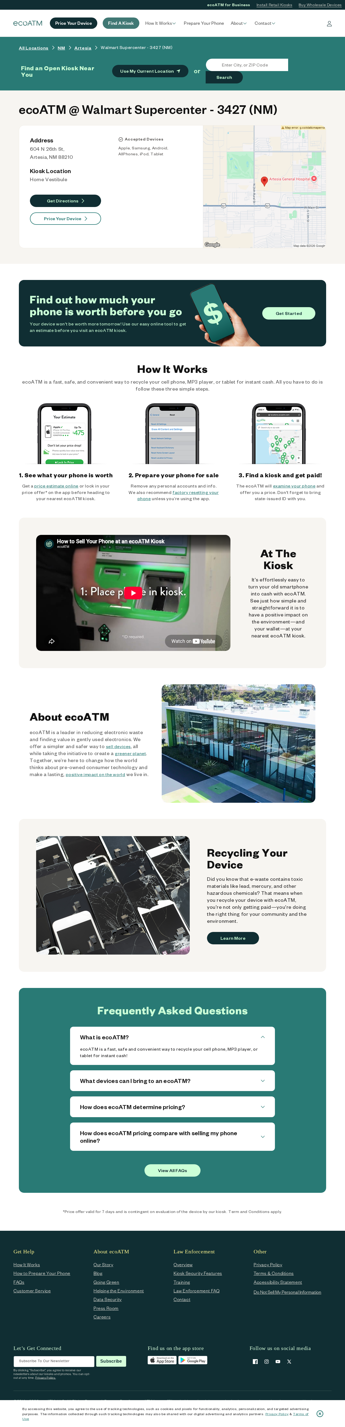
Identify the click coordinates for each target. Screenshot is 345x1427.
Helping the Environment (119, 1290)
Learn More (233, 938)
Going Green (106, 1282)
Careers (102, 1317)
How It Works (26, 1264)
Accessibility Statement (278, 1282)
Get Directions (63, 201)
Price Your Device (62, 218)
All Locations (34, 48)
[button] (161, 23)
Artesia (82, 48)
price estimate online (56, 486)
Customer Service (32, 1290)
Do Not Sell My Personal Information (287, 1292)
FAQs (18, 1282)
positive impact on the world (95, 774)
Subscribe (111, 1361)
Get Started (289, 313)
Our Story (103, 1264)
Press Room (106, 1308)
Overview (183, 1264)
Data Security (108, 1299)
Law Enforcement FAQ (196, 1290)
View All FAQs (172, 1170)
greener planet (130, 753)
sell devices (118, 746)
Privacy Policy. (45, 1378)
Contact (182, 1299)
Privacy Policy (276, 1414)
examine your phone (294, 486)
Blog (98, 1273)
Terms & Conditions (274, 1273)
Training (182, 1282)
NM (61, 48)
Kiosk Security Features (198, 1273)
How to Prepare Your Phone (41, 1273)
